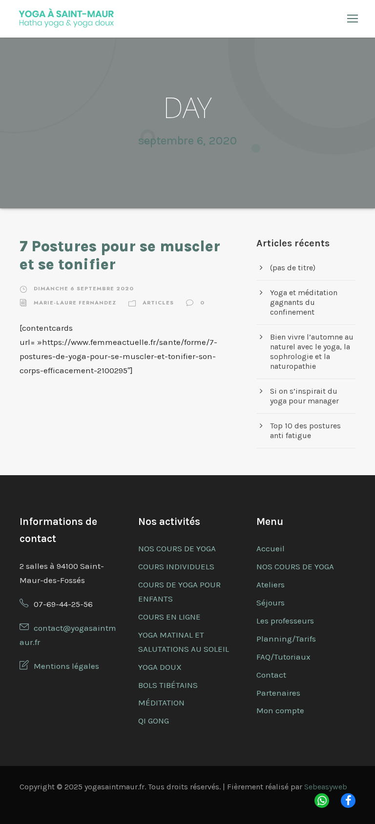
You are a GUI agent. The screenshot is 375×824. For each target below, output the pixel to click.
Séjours (270, 602)
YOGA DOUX (160, 667)
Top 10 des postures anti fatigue (305, 430)
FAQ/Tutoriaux (283, 657)
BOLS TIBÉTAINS (168, 685)
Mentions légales (66, 666)
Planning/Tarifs (286, 638)
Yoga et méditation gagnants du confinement (303, 302)
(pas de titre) (292, 267)
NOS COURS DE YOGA (177, 548)
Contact (271, 675)
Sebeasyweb (325, 786)
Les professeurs (285, 620)
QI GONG (153, 720)
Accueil (270, 548)
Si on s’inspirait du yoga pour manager (304, 395)
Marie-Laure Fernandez (75, 302)
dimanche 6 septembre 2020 (84, 288)
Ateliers (270, 584)
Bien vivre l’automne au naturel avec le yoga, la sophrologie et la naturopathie (312, 351)
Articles (158, 302)
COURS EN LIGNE (169, 617)
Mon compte (280, 710)
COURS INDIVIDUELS (176, 566)
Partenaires (278, 693)
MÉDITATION (161, 702)
